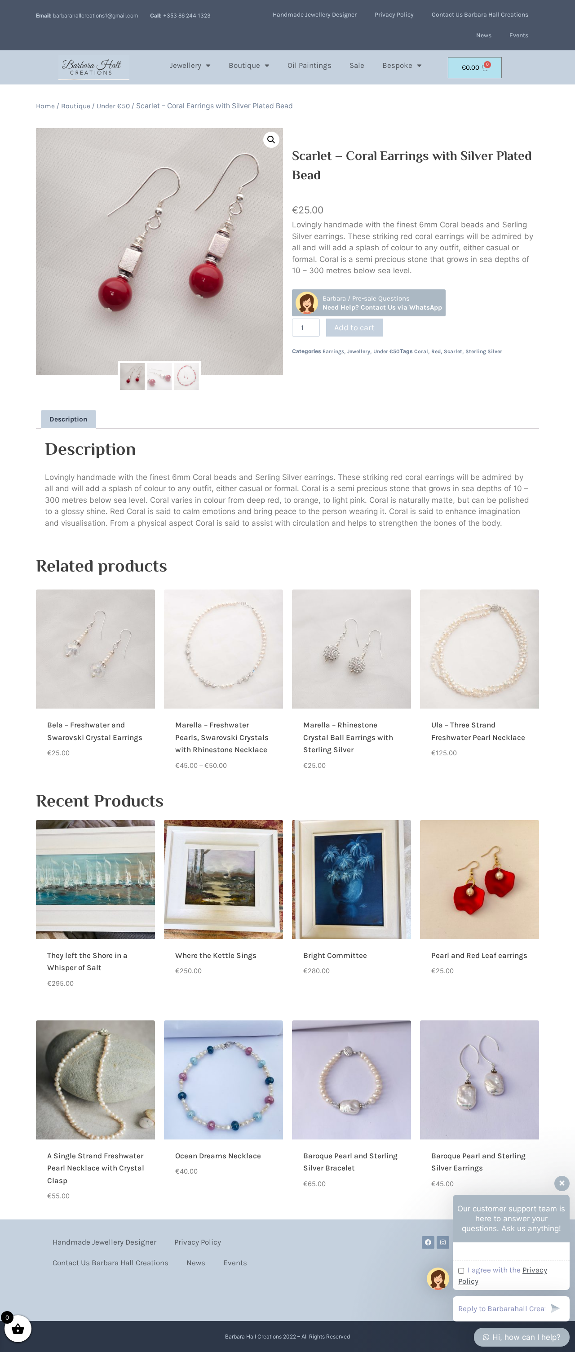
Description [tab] (68, 419)
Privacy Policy (394, 14)
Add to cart (354, 327)
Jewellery (185, 65)
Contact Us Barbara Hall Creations (480, 14)
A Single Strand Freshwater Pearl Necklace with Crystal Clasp (95, 1168)
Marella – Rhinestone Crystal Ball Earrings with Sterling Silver (348, 737)
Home (45, 106)
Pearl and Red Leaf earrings (479, 955)
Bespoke (397, 65)
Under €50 (113, 106)
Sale (356, 65)
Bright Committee (335, 955)
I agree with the (502, 1275)
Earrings (333, 351)
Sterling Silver (483, 351)
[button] (271, 140)
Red (436, 351)
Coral (421, 351)
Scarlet (453, 351)
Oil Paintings (310, 65)
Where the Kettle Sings (216, 955)
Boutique (244, 65)
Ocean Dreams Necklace (218, 1155)
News (483, 35)
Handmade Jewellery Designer (315, 14)
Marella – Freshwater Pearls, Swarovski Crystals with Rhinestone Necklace (222, 737)
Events (518, 35)
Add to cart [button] (67, 781)
